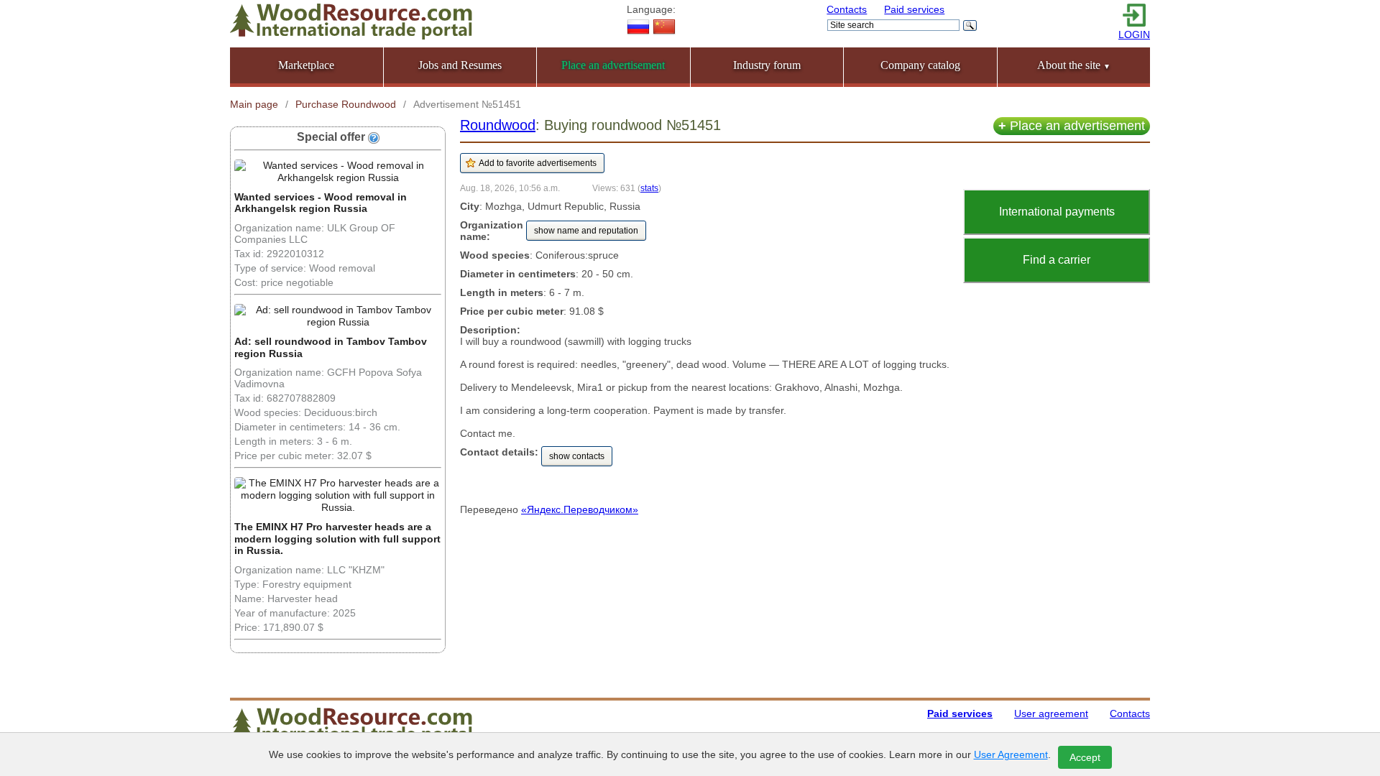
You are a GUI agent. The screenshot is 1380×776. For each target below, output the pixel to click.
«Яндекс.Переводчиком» (579, 509)
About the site (1073, 65)
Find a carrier (1056, 260)
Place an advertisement (1071, 126)
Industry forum (767, 65)
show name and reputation (586, 231)
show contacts (576, 456)
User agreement (1051, 713)
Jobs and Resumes (460, 65)
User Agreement (1011, 754)
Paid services (914, 9)
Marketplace (306, 65)
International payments (1057, 211)
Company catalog (920, 65)
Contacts (847, 9)
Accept (1085, 757)
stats (649, 188)
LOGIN (1134, 34)
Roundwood (497, 125)
